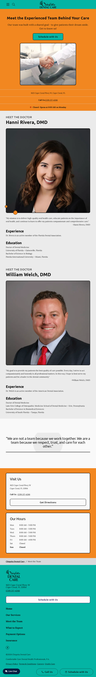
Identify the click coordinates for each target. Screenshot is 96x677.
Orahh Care (50, 664)
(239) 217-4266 (51, 100)
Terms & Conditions (27, 664)
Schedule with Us (48, 36)
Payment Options (15, 634)
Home (9, 608)
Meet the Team (14, 621)
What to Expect (14, 627)
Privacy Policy (12, 664)
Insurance (11, 640)
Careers (40, 664)
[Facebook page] (7, 647)
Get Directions (48, 502)
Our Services (13, 614)
